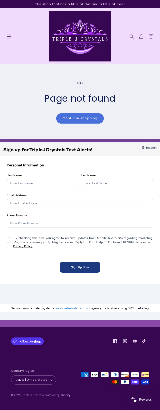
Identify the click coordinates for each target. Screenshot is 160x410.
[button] (9, 36)
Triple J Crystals (33, 395)
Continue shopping (80, 118)
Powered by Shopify (58, 395)
